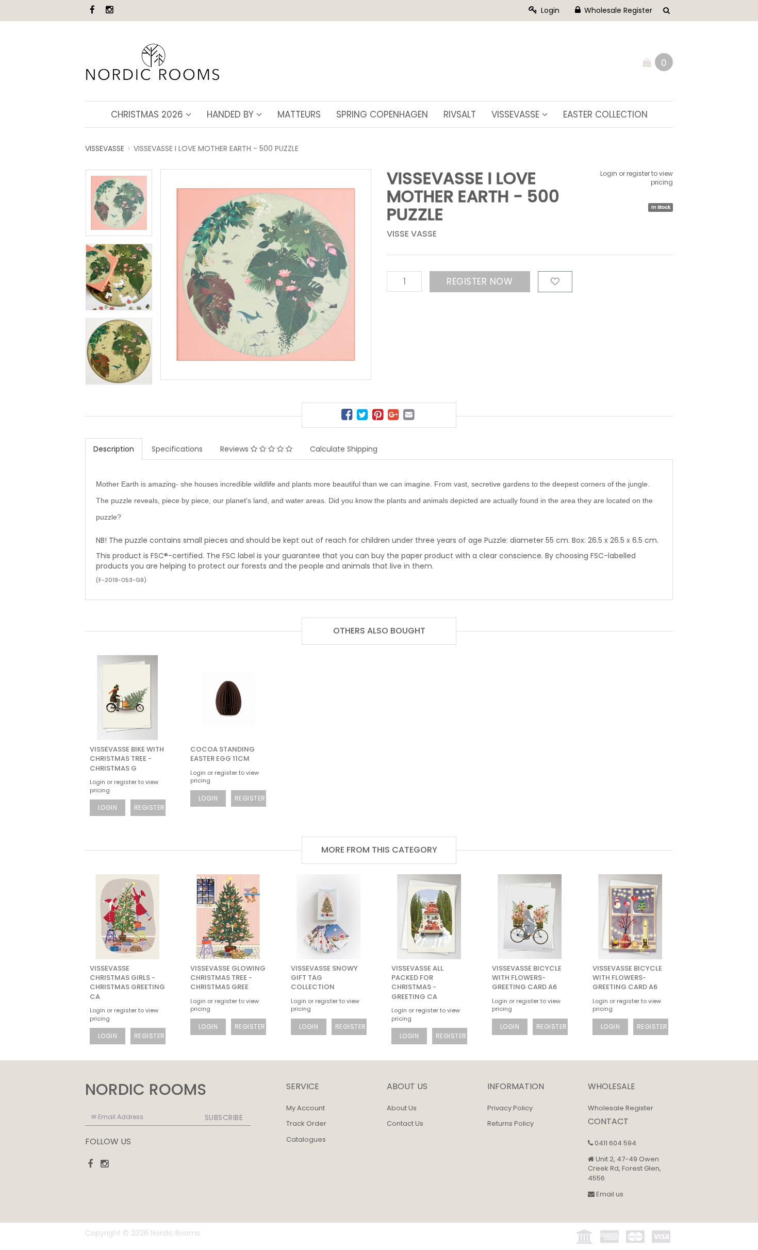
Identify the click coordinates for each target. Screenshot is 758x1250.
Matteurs (299, 114)
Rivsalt (459, 114)
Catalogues (306, 1139)
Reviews (235, 449)
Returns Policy (510, 1123)
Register (149, 807)
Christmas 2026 (148, 114)
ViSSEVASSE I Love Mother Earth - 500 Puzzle (216, 148)
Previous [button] (217, 257)
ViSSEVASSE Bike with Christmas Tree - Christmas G (127, 758)
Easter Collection (605, 114)
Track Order (306, 1123)
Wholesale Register (617, 10)
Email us (609, 1194)
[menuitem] (348, 416)
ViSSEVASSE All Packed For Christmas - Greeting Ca (417, 982)
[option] (265, 274)
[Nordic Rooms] (152, 60)
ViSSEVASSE (516, 114)
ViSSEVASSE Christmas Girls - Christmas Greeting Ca (127, 982)
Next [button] (342, 257)
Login (549, 10)
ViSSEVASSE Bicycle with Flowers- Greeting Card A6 (527, 977)
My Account (305, 1108)
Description (113, 449)
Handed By (231, 114)
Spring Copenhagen (382, 114)
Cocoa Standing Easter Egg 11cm (222, 753)
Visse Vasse (412, 234)
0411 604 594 (614, 1143)
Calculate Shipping (343, 449)
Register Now (480, 281)
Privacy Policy (510, 1108)
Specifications (177, 449)
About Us (402, 1108)
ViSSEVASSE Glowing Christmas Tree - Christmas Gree (228, 977)
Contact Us (405, 1123)
